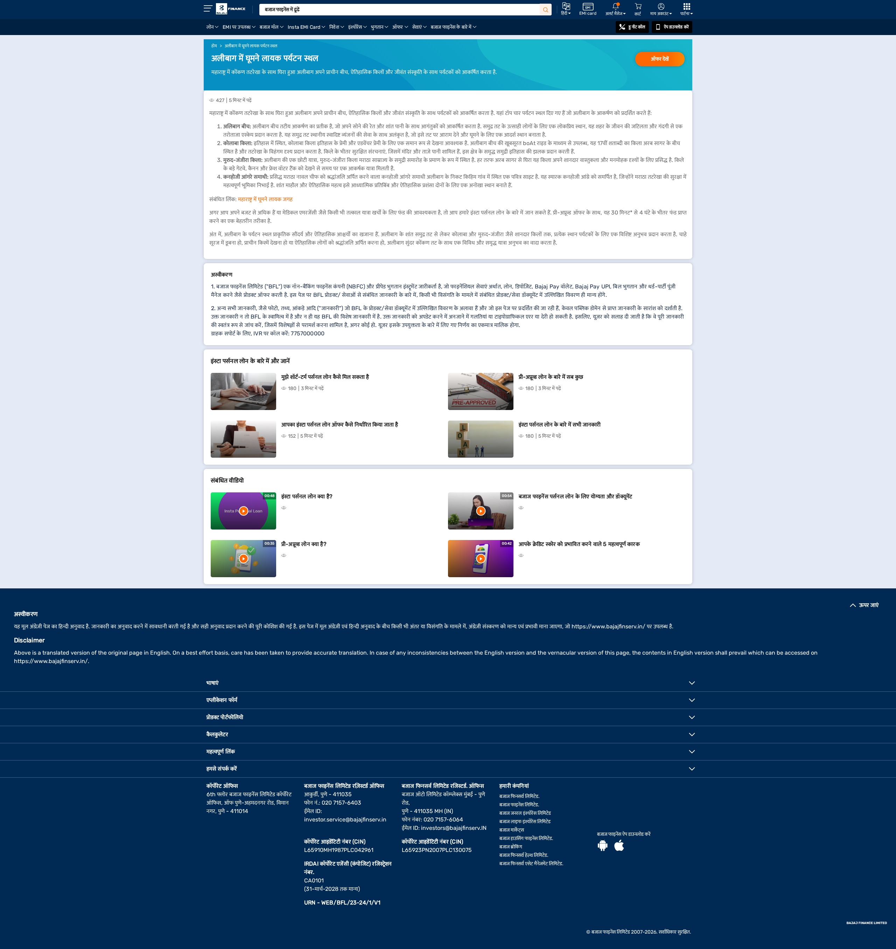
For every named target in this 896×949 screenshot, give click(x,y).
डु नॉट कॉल (637, 27)
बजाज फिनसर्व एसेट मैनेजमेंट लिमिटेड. (531, 864)
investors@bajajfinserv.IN (453, 828)
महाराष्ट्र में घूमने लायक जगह (265, 199)
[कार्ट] (638, 6)
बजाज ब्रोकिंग (510, 847)
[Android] (602, 846)
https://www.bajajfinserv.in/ (608, 626)
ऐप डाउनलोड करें (676, 27)
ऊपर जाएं (868, 605)
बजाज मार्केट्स (511, 830)
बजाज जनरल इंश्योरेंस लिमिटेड (525, 813)
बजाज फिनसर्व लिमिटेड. (519, 796)
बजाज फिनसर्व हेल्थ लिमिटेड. (523, 855)
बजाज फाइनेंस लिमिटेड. (519, 805)
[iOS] (619, 846)
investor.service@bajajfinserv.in (345, 819)
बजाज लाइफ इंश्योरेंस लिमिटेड (525, 822)
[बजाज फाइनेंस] (230, 8)
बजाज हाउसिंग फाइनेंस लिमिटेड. (526, 838)
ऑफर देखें (660, 59)
